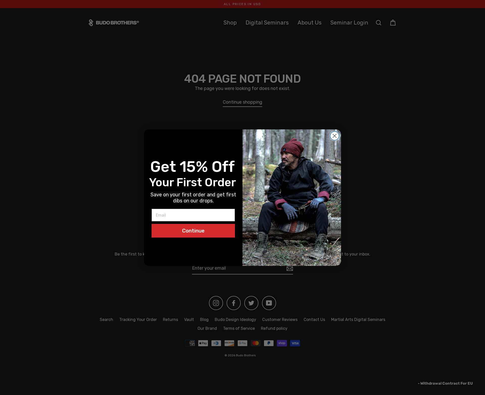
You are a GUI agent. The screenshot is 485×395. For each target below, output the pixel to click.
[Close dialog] (334, 135)
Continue (193, 231)
